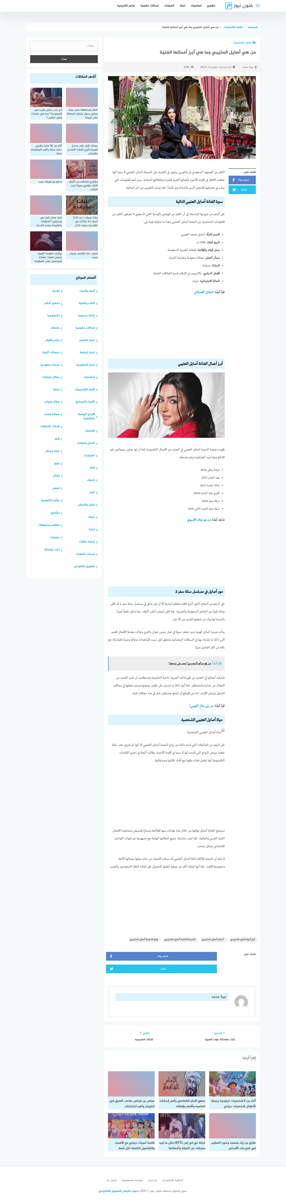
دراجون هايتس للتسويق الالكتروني (119, 1191)
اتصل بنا (112, 1180)
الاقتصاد (90, 431)
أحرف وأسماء (87, 291)
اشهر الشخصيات (242, 43)
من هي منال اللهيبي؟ (201, 706)
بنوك (91, 517)
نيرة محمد (248, 67)
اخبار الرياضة (87, 352)
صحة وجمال (52, 451)
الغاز (92, 468)
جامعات (55, 328)
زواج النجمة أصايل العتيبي (144, 940)
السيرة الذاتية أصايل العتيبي (179, 940)
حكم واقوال (52, 340)
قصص (56, 488)
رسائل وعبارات (51, 377)
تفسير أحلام (52, 303)
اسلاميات (196, 5)
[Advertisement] (166, 328)
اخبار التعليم (87, 340)
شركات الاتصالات (50, 426)
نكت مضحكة (52, 550)
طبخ (57, 463)
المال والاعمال (86, 505)
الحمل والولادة (86, 443)
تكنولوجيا (53, 316)
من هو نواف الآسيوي (199, 520)
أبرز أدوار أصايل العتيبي (242, 940)
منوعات (55, 537)
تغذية (56, 291)
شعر (57, 439)
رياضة (56, 390)
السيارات (169, 5)
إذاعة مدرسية (86, 316)
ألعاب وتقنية (87, 303)
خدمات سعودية (50, 365)
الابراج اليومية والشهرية (86, 416)
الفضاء (91, 480)
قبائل (56, 476)
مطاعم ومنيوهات (49, 525)
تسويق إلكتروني (84, 566)
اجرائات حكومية (149, 5)
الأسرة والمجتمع (85, 402)
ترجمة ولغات (87, 542)
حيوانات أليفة (51, 352)
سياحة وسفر (52, 414)
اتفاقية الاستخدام (172, 1180)
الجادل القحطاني (203, 292)
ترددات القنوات (85, 554)
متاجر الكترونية (126, 5)
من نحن (152, 1180)
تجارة (182, 5)
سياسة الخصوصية (132, 1180)
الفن (92, 492)
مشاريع (211, 5)
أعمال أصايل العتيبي (213, 940)
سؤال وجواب (52, 402)
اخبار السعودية (85, 365)
